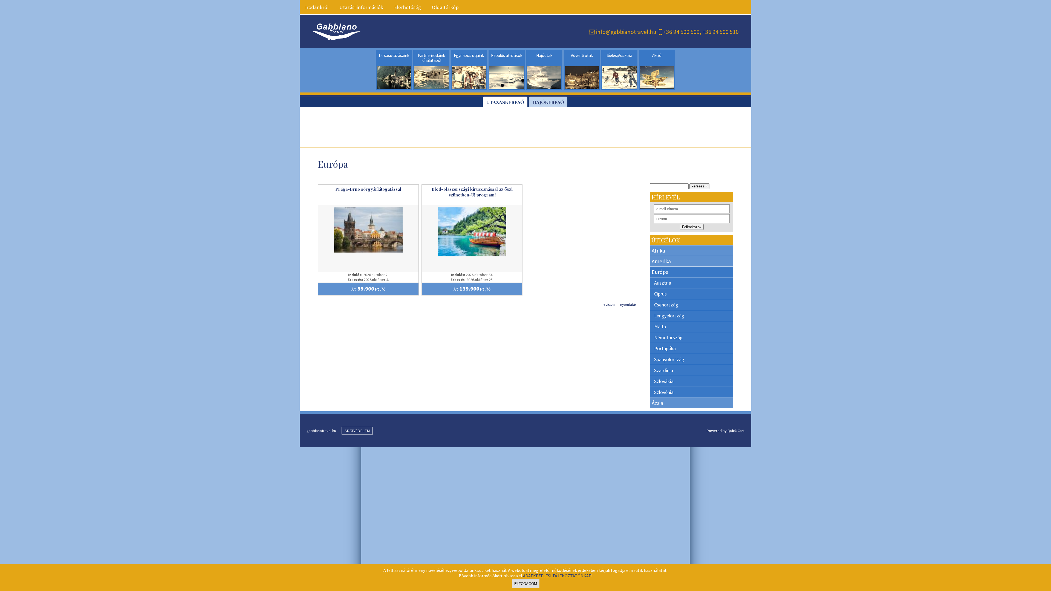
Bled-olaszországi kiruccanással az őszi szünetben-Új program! (472, 192)
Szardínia (663, 370)
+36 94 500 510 (720, 32)
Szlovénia (664, 392)
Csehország (666, 305)
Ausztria (662, 283)
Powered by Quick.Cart (725, 430)
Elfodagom (525, 584)
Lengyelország (669, 315)
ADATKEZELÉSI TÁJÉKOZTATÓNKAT (557, 575)
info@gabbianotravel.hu (626, 32)
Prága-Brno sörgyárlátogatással (368, 189)
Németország (668, 337)
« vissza (609, 304)
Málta (660, 326)
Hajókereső (548, 102)
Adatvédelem (357, 430)
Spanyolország (669, 359)
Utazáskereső (505, 102)
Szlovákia (664, 381)
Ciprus (660, 294)
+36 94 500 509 (681, 32)
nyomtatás (628, 304)
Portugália (665, 348)
